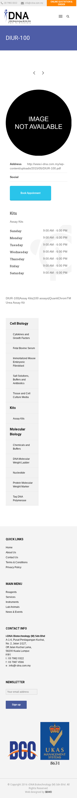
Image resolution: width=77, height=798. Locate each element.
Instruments (12, 602)
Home (9, 547)
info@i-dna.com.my (34, 3)
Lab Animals (13, 607)
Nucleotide (19, 472)
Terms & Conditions (17, 562)
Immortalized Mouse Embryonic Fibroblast (24, 362)
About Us (11, 552)
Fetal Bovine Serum (24, 348)
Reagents (11, 592)
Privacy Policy (13, 567)
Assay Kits (18, 418)
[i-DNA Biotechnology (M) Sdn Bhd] (17, 16)
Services (10, 597)
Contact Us (12, 557)
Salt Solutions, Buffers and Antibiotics (21, 379)
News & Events (14, 611)
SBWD (48, 792)
